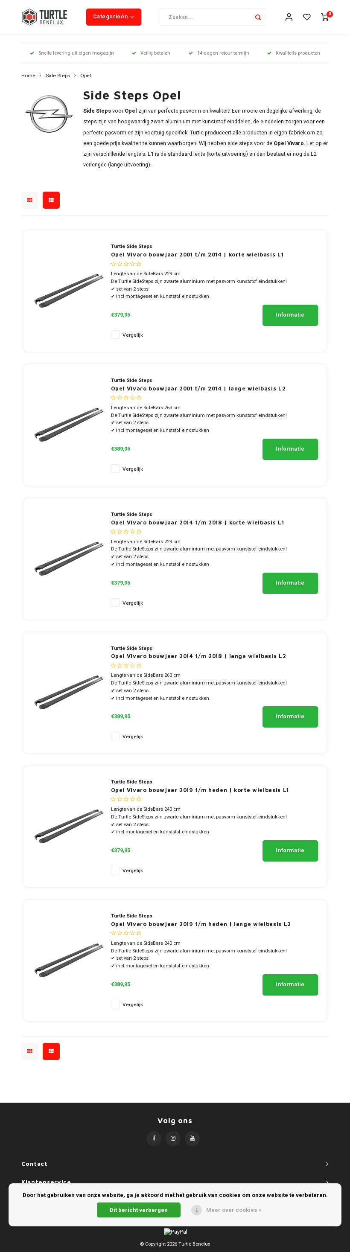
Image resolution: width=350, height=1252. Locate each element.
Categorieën (110, 16)
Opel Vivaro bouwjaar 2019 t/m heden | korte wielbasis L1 (200, 789)
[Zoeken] (257, 17)
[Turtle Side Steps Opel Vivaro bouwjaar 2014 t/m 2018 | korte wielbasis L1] (68, 558)
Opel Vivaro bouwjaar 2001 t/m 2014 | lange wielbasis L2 (198, 388)
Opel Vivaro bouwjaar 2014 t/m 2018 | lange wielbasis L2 (198, 655)
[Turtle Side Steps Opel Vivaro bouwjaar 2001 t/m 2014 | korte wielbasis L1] (68, 291)
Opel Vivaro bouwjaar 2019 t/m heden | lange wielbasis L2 (201, 923)
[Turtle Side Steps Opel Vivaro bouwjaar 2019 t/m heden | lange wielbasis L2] (68, 960)
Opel (85, 76)
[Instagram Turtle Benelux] (173, 1138)
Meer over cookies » (234, 1210)
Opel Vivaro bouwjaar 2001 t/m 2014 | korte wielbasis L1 (197, 254)
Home (28, 76)
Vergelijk (132, 335)
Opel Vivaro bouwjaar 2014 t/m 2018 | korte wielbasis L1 (197, 522)
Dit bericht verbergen (139, 1210)
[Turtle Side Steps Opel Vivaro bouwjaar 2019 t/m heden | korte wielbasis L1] (68, 826)
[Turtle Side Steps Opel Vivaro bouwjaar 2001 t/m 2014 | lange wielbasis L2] (68, 424)
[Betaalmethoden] (175, 1231)
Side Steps (58, 76)
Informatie (290, 315)
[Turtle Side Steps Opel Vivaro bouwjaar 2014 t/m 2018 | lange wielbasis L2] (68, 692)
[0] (325, 17)
